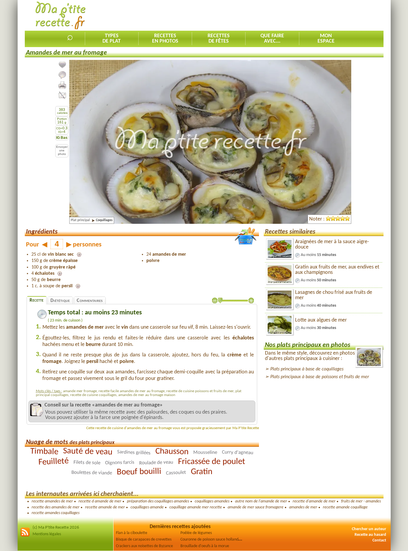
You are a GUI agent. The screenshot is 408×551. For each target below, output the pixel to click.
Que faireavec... (272, 38)
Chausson (172, 451)
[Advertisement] (275, 15)
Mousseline (205, 452)
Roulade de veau (156, 462)
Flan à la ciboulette (131, 533)
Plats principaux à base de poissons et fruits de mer (319, 377)
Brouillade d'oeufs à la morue (204, 546)
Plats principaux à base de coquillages (306, 369)
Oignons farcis (119, 462)
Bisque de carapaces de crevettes (143, 539)
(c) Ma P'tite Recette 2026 (56, 527)
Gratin (201, 471)
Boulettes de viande (91, 473)
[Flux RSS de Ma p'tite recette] (25, 535)
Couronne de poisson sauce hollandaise (212, 539)
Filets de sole (86, 462)
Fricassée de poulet (211, 461)
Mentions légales (47, 534)
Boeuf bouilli (139, 472)
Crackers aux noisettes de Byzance (144, 546)
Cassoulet (176, 473)
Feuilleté (53, 462)
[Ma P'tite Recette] (60, 15)
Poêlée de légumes (196, 533)
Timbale (44, 451)
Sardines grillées (134, 452)
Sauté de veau (88, 452)
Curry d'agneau (237, 452)
